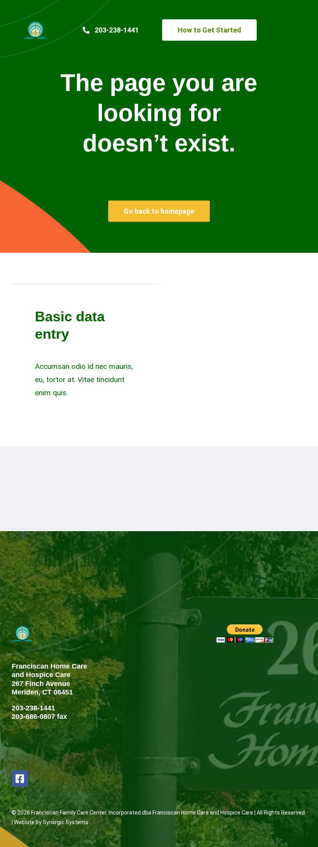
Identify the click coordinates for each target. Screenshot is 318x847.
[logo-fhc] (35, 23)
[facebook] (20, 778)
